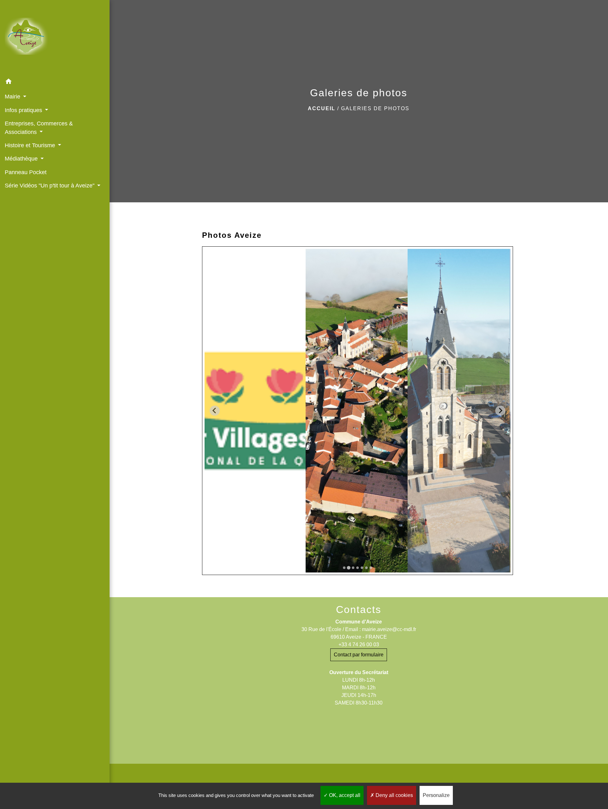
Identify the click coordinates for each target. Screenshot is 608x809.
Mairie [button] (13, 96)
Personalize (436, 795)
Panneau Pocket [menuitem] (26, 172)
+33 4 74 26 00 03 (359, 644)
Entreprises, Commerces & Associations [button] (39, 127)
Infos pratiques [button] (24, 110)
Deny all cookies (393, 795)
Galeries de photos (375, 108)
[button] (55, 82)
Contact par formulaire (358, 654)
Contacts (358, 609)
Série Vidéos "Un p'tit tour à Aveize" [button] (50, 185)
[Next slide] (500, 411)
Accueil (321, 108)
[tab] (344, 567)
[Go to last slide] (215, 411)
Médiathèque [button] (22, 158)
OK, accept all (344, 795)
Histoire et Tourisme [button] (31, 145)
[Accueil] (55, 37)
